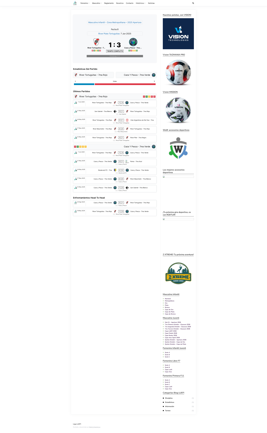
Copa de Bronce (170, 314)
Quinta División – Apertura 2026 (175, 340)
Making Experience (94, 427)
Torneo (167, 410)
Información (169, 406)
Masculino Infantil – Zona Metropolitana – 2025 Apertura (114, 22)
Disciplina (169, 398)
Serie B (167, 355)
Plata (166, 305)
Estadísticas (169, 402)
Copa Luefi (168, 370)
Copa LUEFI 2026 (170, 331)
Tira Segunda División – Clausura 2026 (178, 327)
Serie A (167, 352)
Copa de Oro (169, 310)
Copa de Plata (169, 312)
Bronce (167, 307)
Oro (166, 303)
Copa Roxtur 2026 (171, 335)
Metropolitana (169, 301)
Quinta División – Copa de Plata (175, 344)
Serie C (167, 357)
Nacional (168, 299)
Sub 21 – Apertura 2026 (173, 322)
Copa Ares (168, 372)
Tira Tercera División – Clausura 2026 (177, 329)
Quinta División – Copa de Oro (175, 342)
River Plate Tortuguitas (109, 33)
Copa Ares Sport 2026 (172, 338)
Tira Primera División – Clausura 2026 (177, 324)
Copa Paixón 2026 (171, 333)
